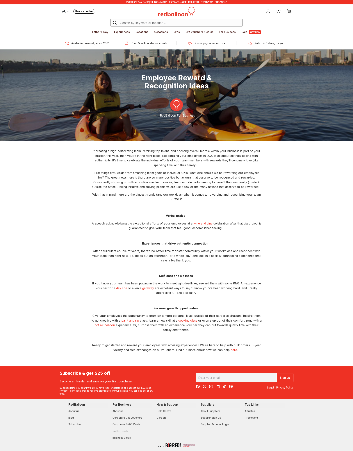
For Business (122, 404)
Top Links (252, 404)
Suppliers (207, 404)
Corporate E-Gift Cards (126, 424)
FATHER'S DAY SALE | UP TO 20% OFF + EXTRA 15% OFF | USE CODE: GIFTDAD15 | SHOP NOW (176, 2)
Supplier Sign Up (211, 417)
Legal (270, 387)
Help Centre (164, 411)
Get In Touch (120, 431)
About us (73, 411)
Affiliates (250, 411)
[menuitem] (267, 11)
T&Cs (144, 387)
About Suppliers (210, 411)
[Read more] (68, 43)
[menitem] (278, 11)
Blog (71, 417)
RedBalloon (76, 404)
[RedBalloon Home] (176, 11)
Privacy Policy (67, 390)
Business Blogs (122, 437)
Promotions (251, 417)
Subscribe (74, 424)
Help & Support (167, 404)
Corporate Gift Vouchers (127, 417)
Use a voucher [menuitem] (85, 12)
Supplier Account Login (215, 424)
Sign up (285, 377)
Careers (161, 417)
